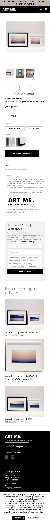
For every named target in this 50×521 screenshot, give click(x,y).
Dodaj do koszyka (22, 153)
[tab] (25, 164)
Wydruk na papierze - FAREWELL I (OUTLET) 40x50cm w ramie (21, 378)
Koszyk (39, 9)
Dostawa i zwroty (11, 483)
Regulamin (9, 485)
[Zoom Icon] (25, 36)
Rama (7, 135)
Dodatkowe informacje (16, 170)
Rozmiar (8, 124)
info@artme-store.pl (27, 241)
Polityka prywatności (13, 488)
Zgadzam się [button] (19, 518)
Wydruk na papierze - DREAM (19, 419)
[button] (19, 90)
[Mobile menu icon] (46, 9)
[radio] (14, 129)
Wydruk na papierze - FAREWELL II (21, 332)
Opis (7, 165)
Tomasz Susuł (13, 98)
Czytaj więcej (32, 518)
